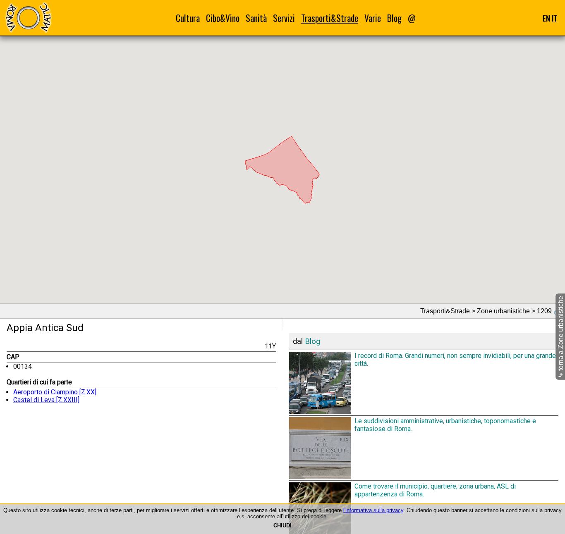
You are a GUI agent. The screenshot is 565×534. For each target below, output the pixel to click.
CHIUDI (282, 525)
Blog (394, 18)
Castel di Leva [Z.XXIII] (46, 400)
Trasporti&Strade (329, 18)
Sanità (256, 18)
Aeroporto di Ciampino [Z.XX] (54, 392)
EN (546, 18)
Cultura (188, 18)
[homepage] (28, 17)
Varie (372, 18)
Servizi (284, 18)
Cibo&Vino (222, 18)
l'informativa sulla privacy (373, 510)
